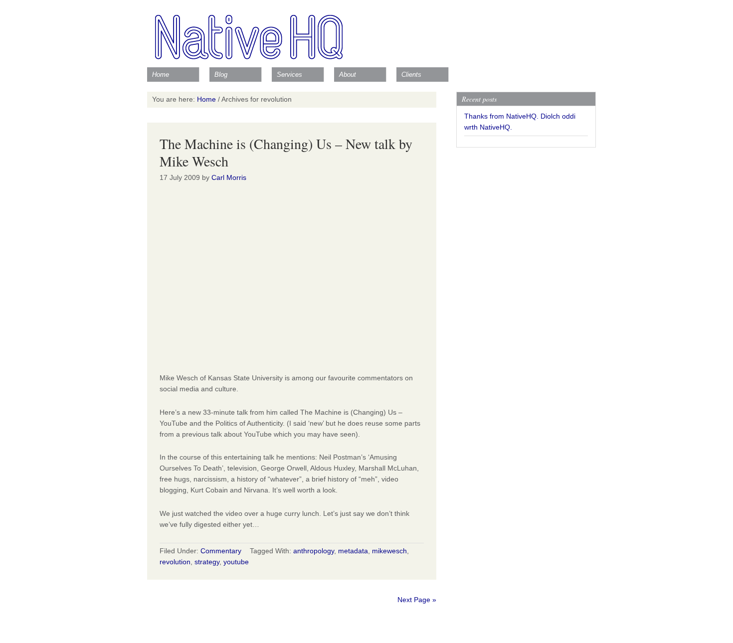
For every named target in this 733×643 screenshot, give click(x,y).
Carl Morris (228, 177)
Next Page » (416, 600)
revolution (175, 562)
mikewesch (389, 551)
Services (289, 74)
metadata (353, 551)
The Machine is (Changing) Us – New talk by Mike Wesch (286, 152)
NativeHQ (366, 32)
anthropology (313, 551)
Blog (220, 74)
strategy (206, 562)
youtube (236, 562)
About (347, 74)
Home (160, 74)
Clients (411, 74)
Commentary (220, 551)
